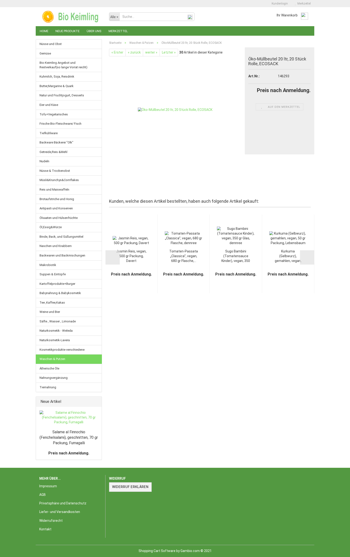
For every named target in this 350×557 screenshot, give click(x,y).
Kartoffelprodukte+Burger (57, 284)
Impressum (48, 486)
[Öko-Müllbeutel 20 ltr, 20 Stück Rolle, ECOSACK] (175, 110)
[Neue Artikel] (96, 401)
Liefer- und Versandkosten (59, 512)
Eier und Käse (49, 105)
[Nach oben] (337, 550)
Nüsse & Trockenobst (55, 171)
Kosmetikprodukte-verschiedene (62, 349)
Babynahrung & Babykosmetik (60, 293)
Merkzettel (303, 3)
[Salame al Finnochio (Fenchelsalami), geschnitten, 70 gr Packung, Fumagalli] (69, 417)
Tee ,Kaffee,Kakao (52, 302)
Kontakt (45, 529)
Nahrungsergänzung (54, 378)
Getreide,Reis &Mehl (53, 152)
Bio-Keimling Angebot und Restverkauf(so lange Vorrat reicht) (63, 65)
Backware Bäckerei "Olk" (56, 142)
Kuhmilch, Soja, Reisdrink (57, 76)
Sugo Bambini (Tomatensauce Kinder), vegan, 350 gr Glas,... (235, 256)
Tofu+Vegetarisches (54, 114)
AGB (42, 495)
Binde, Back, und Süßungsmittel (61, 236)
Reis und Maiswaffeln (54, 189)
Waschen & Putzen (52, 359)
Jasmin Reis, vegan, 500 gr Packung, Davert (131, 256)
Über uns (94, 31)
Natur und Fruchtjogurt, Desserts (62, 95)
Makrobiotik (48, 265)
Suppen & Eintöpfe (53, 274)
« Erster (117, 52)
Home (44, 31)
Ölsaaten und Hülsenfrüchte (59, 218)
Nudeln (44, 161)
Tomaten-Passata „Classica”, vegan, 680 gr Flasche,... (183, 256)
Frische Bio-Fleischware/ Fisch (60, 123)
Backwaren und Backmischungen (62, 255)
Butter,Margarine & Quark (57, 86)
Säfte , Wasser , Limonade (58, 321)
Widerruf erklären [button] (130, 487)
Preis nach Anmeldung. (68, 453)
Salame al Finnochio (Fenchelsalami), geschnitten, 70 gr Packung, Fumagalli (69, 437)
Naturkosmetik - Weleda (56, 330)
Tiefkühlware (49, 133)
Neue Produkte (67, 31)
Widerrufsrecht (51, 520)
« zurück (134, 52)
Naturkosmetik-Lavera (55, 340)
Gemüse (45, 53)
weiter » (151, 52)
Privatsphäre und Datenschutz (62, 503)
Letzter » (169, 52)
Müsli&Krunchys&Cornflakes (59, 180)
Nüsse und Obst (51, 44)
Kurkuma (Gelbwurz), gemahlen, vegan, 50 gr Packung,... (288, 256)
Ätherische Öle (49, 368)
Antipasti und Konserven (56, 208)
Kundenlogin (279, 3)
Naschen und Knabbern (56, 246)
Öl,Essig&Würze (51, 227)
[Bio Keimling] (70, 16)
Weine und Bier (50, 312)
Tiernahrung (48, 387)
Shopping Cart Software (157, 551)
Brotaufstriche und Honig (57, 199)
